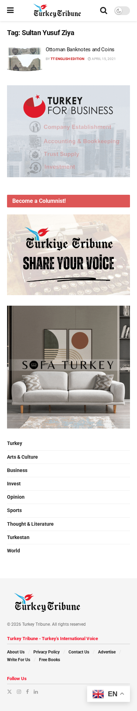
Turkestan (18, 537)
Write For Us (18, 659)
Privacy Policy (46, 652)
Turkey (14, 443)
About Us (16, 652)
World (13, 550)
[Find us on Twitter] (9, 692)
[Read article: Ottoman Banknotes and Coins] (24, 58)
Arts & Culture (22, 457)
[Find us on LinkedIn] (36, 692)
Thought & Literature (30, 524)
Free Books (49, 659)
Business (17, 470)
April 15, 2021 (103, 59)
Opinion (16, 497)
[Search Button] (103, 10)
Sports (14, 510)
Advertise (107, 652)
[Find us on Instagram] (19, 692)
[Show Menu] (10, 10)
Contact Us (78, 652)
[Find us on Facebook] (27, 692)
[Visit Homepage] (57, 11)
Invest (14, 483)
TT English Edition (67, 59)
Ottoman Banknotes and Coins (80, 49)
